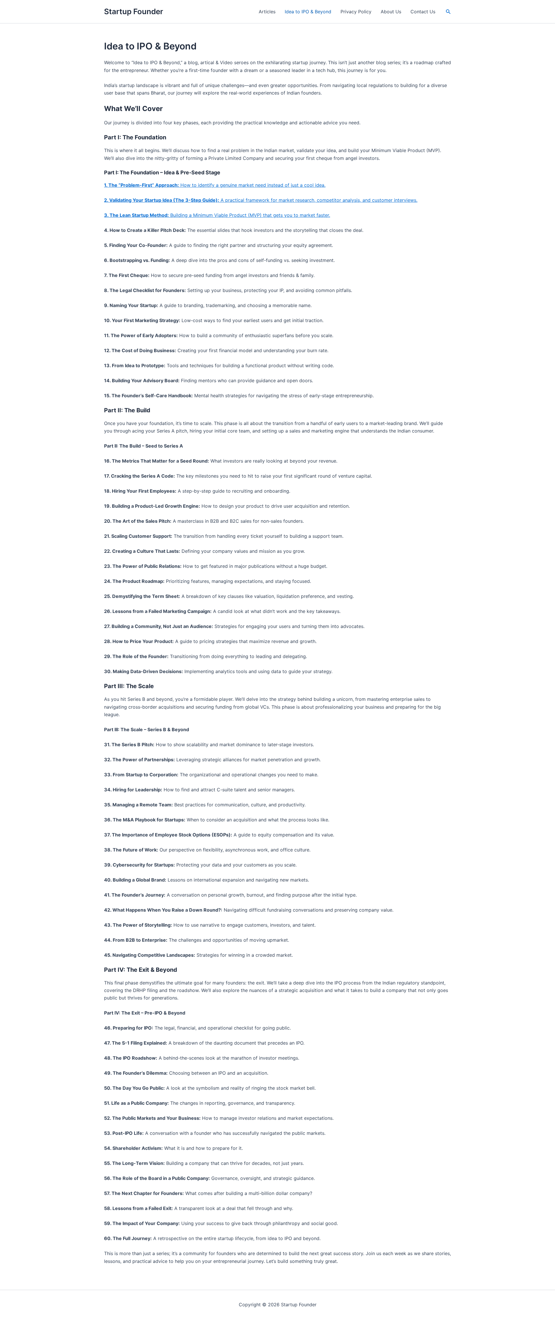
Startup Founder (133, 11)
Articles (267, 11)
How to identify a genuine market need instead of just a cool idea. (214, 185)
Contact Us (422, 11)
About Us (391, 11)
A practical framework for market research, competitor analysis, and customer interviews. (260, 200)
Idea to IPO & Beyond (308, 11)
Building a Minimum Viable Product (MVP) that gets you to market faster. (217, 215)
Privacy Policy (356, 11)
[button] (448, 11)
